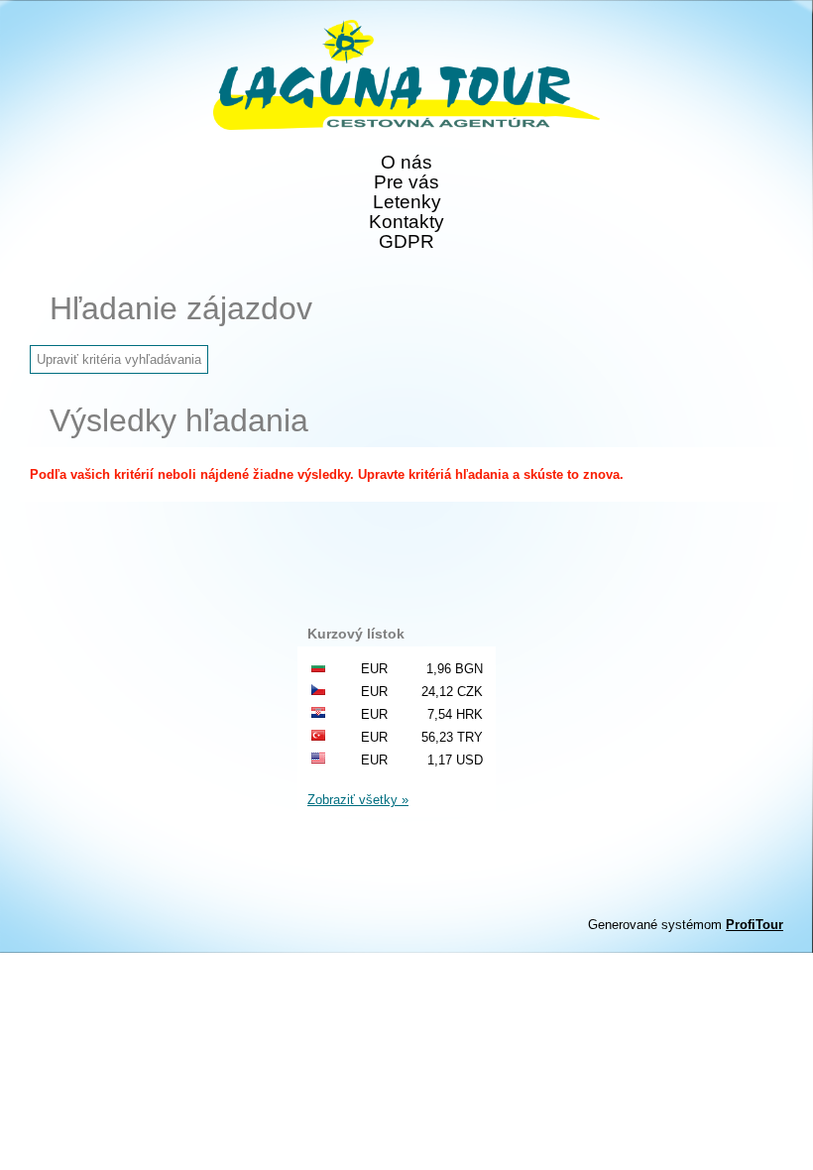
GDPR (406, 242)
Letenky (407, 202)
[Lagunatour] (406, 76)
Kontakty (406, 222)
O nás (406, 163)
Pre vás (406, 182)
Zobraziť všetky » (357, 799)
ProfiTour (754, 924)
